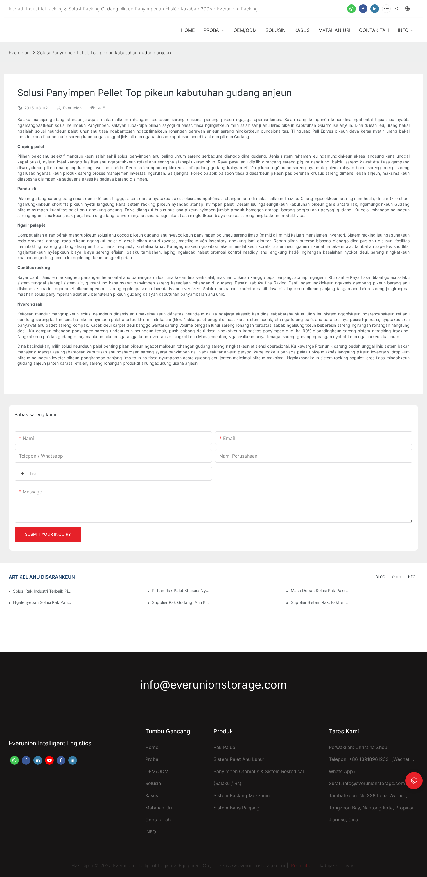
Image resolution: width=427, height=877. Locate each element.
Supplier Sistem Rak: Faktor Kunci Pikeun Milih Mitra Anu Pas (320, 602)
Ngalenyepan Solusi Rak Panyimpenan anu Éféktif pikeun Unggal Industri (42, 602)
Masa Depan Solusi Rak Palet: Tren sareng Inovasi (320, 590)
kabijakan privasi (338, 865)
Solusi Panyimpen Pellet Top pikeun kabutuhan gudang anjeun (104, 52)
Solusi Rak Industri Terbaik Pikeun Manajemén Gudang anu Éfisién (43, 591)
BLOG (380, 577)
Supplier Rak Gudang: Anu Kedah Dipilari (181, 602)
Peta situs (302, 865)
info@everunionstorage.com (213, 684)
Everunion (19, 52)
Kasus (396, 577)
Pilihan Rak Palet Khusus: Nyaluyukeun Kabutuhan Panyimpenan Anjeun (181, 590)
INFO (411, 577)
